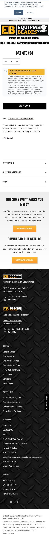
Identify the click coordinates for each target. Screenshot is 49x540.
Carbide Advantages (12, 402)
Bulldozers (7, 374)
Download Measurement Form (20, 119)
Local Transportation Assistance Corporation (22, 457)
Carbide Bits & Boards (12, 365)
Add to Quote (24, 106)
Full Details (8, 138)
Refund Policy (9, 480)
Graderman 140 (9, 461)
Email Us (12, 299)
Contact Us (8, 430)
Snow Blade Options (12, 411)
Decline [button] (30, 12)
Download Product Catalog (15, 443)
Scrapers (7, 379)
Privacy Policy (9, 489)
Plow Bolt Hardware (11, 370)
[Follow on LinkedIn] (18, 502)
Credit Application (11, 466)
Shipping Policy (9, 485)
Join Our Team (9, 452)
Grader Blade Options (12, 406)
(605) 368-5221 (22, 296)
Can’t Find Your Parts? (13, 439)
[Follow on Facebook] (4, 502)
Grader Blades (9, 356)
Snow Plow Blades (11, 361)
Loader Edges (9, 352)
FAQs (5, 434)
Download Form (24, 229)
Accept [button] (18, 12)
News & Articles (10, 448)
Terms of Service (10, 494)
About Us (7, 425)
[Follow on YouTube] (11, 502)
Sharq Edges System (12, 397)
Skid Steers (8, 383)
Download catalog (24, 260)
